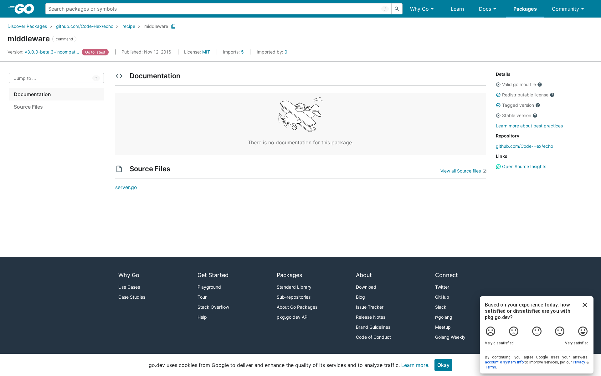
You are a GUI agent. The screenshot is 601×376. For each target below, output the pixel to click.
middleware (156, 26)
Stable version (516, 115)
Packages (525, 9)
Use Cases (129, 287)
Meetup (443, 327)
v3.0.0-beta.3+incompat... (44, 51)
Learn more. (415, 365)
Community (565, 9)
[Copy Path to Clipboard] (173, 26)
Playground (209, 287)
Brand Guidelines (373, 327)
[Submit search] (397, 8)
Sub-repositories (294, 297)
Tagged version (518, 105)
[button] (498, 84)
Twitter (442, 287)
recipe (128, 26)
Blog (360, 297)
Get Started (213, 275)
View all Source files (460, 170)
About (364, 275)
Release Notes (370, 317)
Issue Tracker (369, 307)
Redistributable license (525, 94)
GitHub (442, 297)
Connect (446, 275)
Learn (457, 9)
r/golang (443, 317)
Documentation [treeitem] (32, 94)
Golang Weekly (450, 337)
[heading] (26, 9)
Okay (443, 365)
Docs (485, 9)
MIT (206, 51)
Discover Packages (27, 26)
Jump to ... (25, 78)
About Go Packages (297, 307)
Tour (202, 297)
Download (366, 287)
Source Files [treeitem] (28, 107)
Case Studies (131, 297)
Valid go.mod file (519, 84)
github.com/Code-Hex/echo (84, 26)
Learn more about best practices (529, 125)
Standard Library (294, 287)
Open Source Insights (523, 166)
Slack (440, 307)
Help (202, 317)
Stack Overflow (213, 307)
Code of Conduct (373, 337)
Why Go (419, 9)
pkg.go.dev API (293, 317)
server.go (126, 187)
